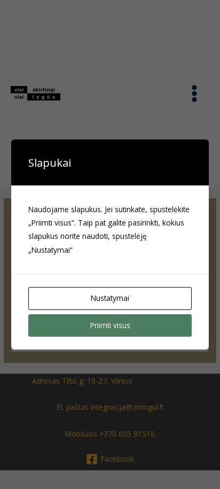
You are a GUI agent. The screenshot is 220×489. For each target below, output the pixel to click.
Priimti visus (110, 325)
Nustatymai (110, 298)
